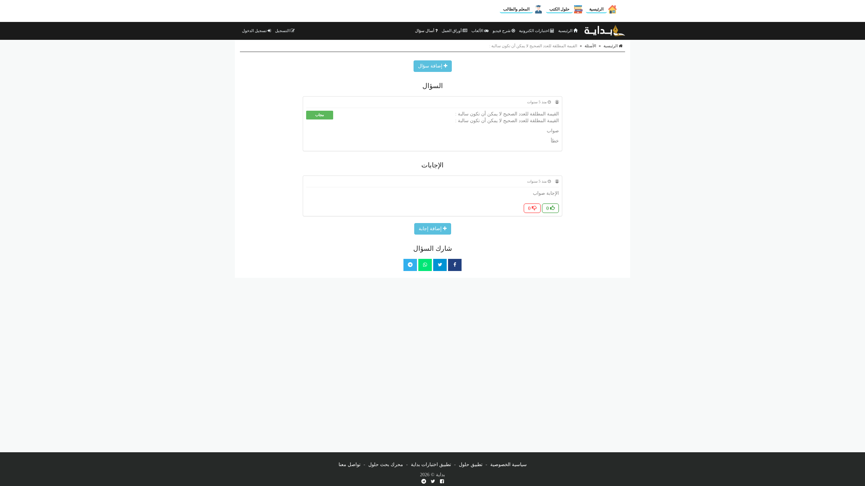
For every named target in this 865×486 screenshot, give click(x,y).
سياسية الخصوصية (508, 464)
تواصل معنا (350, 464)
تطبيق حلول (471, 464)
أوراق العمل (452, 30)
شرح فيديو (502, 30)
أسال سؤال (425, 30)
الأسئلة (590, 46)
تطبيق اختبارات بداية (431, 464)
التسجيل (283, 30)
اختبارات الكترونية (534, 30)
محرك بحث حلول (385, 464)
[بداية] (604, 30)
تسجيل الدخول (255, 30)
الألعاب (477, 30)
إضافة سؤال (431, 66)
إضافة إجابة (431, 228)
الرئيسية (596, 9)
